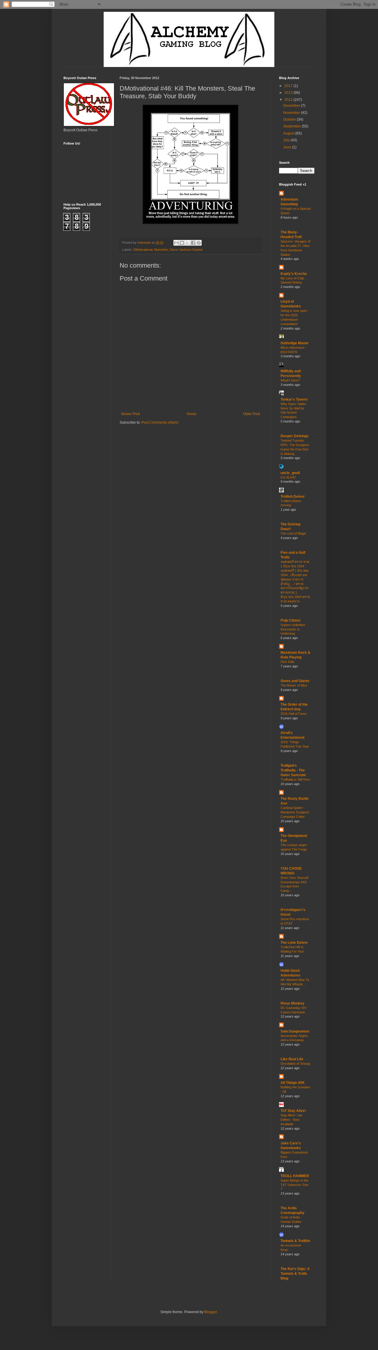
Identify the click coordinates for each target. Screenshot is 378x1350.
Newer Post (130, 414)
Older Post (251, 414)
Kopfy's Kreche (294, 274)
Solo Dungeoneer (295, 1031)
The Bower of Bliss (294, 685)
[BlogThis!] (182, 243)
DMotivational (142, 249)
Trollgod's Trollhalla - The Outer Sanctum (293, 770)
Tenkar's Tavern (294, 399)
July (287, 140)
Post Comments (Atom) (159, 422)
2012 (289, 100)
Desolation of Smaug (295, 1063)
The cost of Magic (293, 533)
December (292, 106)
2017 (289, 86)
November (292, 113)
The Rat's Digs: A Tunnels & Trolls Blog (295, 1273)
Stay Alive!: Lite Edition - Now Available (291, 1119)
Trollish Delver (293, 496)
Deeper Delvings (295, 436)
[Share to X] (187, 243)
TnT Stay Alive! (293, 1111)
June (287, 147)
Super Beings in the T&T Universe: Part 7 (294, 1185)
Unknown (144, 242)
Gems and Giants (295, 681)
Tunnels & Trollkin (295, 1241)
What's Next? (290, 380)
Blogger (210, 1312)
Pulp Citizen (290, 620)
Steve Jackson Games (186, 249)
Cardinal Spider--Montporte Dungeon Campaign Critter (295, 812)
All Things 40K (293, 1083)
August (289, 133)
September (292, 126)
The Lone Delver (294, 943)
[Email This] (176, 243)
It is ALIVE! (288, 477)
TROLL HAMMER (295, 1176)
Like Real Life (292, 1059)
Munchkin (161, 249)
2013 (289, 93)
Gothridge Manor (295, 343)
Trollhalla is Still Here (295, 779)
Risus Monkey (292, 1003)
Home (191, 414)
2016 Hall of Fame (294, 713)
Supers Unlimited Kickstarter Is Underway (293, 629)
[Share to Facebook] (193, 243)
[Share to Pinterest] (199, 243)
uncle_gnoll (290, 473)
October (290, 119)
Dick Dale (287, 661)
